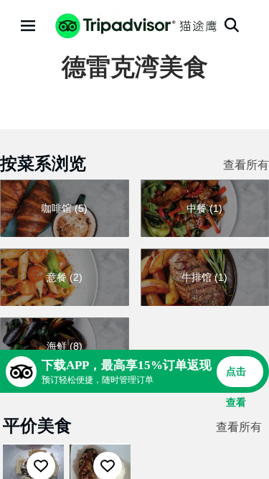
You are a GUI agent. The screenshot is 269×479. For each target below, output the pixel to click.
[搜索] (231, 25)
